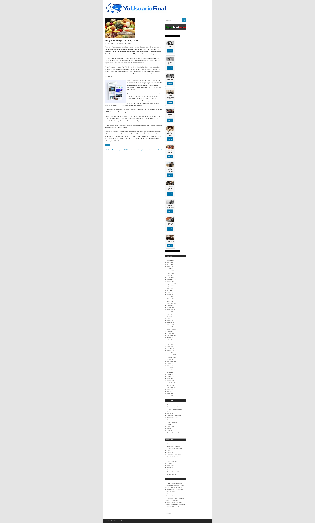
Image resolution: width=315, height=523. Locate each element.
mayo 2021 (170, 396)
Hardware (170, 413)
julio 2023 (170, 340)
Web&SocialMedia (172, 435)
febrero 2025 (170, 299)
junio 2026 (170, 264)
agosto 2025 (170, 286)
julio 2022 (170, 365)
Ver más (170, 51)
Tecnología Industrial (173, 433)
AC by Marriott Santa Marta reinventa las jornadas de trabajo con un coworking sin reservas (174, 485)
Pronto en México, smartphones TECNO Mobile (119, 150)
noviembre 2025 (171, 279)
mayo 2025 (170, 292)
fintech (108, 145)
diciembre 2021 (171, 381)
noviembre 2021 (171, 383)
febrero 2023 (170, 350)
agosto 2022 (170, 363)
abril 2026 (170, 269)
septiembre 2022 (171, 361)
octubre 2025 (170, 281)
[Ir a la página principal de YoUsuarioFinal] (136, 3)
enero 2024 (170, 327)
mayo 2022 (170, 370)
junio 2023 (170, 342)
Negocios (169, 420)
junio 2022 (170, 368)
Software (129, 43)
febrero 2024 (170, 325)
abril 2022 (170, 372)
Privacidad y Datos (172, 422)
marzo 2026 (170, 271)
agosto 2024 (170, 312)
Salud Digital (170, 426)
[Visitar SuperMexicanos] (175, 27)
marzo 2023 (170, 348)
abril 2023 (170, 346)
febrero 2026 (170, 273)
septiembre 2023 (171, 335)
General (169, 411)
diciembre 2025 (171, 277)
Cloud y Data (170, 405)
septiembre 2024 (172, 309)
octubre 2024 (170, 307)
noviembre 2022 (171, 357)
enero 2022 (170, 378)
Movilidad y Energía (172, 417)
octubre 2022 (170, 359)
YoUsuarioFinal (120, 43)
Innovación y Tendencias (174, 415)
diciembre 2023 (171, 329)
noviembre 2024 (171, 305)
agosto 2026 (170, 260)
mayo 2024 (170, 318)
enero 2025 (170, 301)
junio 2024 (170, 316)
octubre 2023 (170, 333)
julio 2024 (170, 314)
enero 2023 (170, 353)
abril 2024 (170, 320)
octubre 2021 (170, 385)
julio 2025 (170, 288)
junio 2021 (170, 393)
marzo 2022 (170, 374)
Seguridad (170, 428)
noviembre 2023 (171, 331)
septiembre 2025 (172, 284)
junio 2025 (170, 290)
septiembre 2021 (171, 387)
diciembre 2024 (171, 303)
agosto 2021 (170, 389)
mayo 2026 (170, 266)
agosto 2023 (170, 337)
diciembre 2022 (171, 355)
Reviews (169, 424)
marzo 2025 (170, 297)
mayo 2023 (170, 344)
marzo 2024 (170, 322)
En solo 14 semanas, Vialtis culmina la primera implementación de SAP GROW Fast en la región (175, 505)
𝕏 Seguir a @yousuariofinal (172, 36)
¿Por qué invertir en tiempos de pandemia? (150, 150)
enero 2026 (170, 275)
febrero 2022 (170, 376)
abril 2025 (170, 294)
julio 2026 (170, 262)
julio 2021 (169, 391)
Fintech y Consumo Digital (174, 409)
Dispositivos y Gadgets (173, 407)
